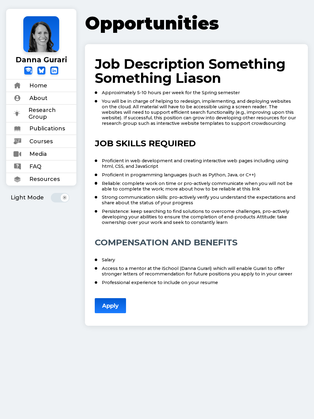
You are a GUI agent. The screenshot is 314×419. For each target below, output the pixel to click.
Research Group (42, 113)
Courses (41, 141)
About (38, 98)
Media (38, 154)
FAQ (35, 166)
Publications (47, 128)
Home (38, 85)
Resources (44, 179)
